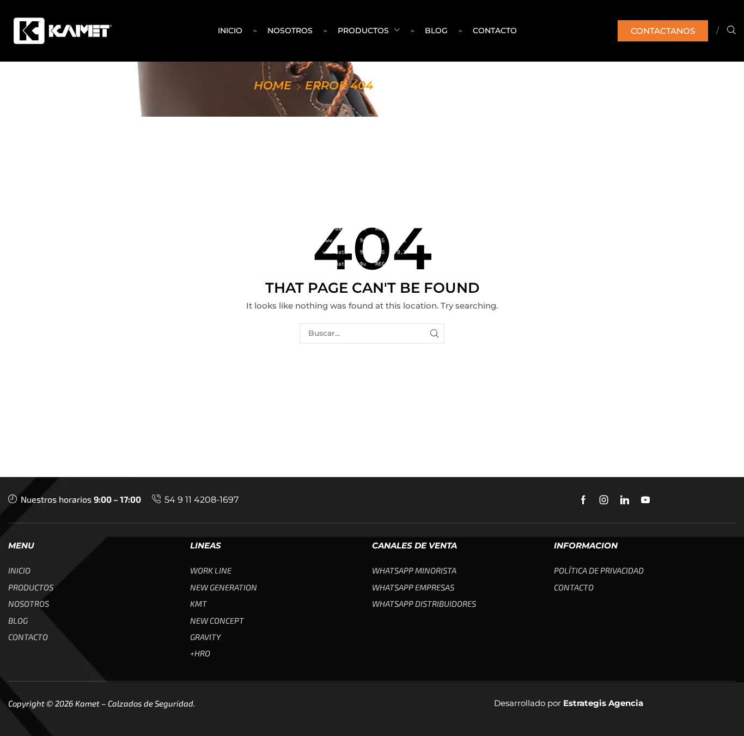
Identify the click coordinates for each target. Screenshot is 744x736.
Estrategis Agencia (603, 703)
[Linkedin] (624, 500)
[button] (663, 30)
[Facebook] (583, 500)
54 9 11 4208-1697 (201, 499)
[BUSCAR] (434, 333)
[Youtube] (645, 500)
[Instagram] (604, 500)
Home (272, 85)
